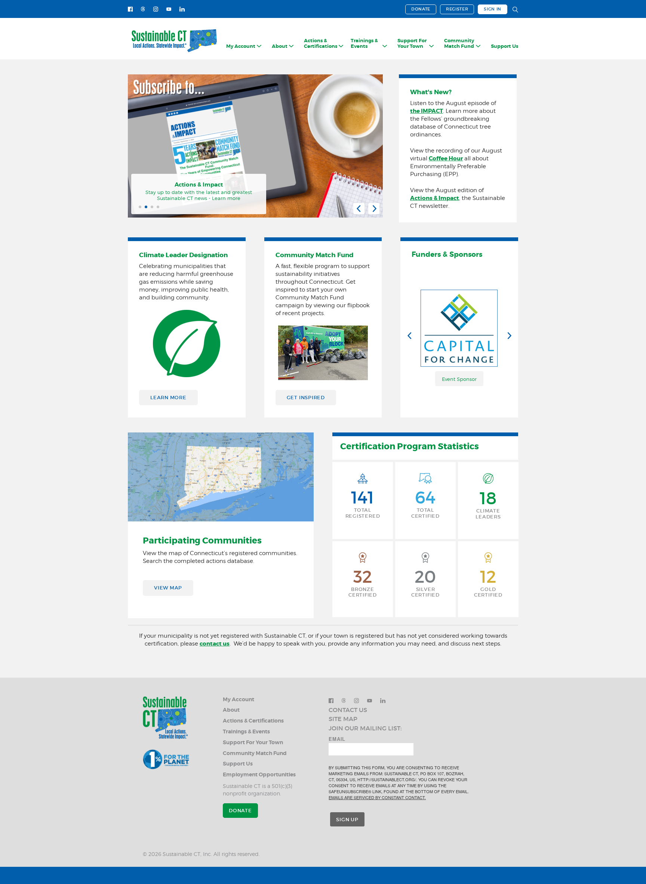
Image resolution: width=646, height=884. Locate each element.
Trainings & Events (246, 732)
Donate (420, 9)
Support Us (504, 46)
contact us (215, 643)
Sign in (492, 9)
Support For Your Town (253, 742)
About (231, 710)
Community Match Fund (255, 753)
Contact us (348, 710)
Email (337, 739)
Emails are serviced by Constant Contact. (377, 797)
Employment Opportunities (259, 774)
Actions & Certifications (253, 721)
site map (343, 719)
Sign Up (347, 819)
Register (457, 9)
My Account (238, 699)
